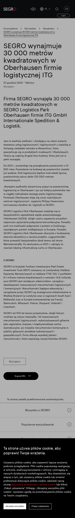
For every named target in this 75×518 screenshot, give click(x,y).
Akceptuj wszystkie (15, 506)
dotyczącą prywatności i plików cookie (33, 484)
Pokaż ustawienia (40, 506)
